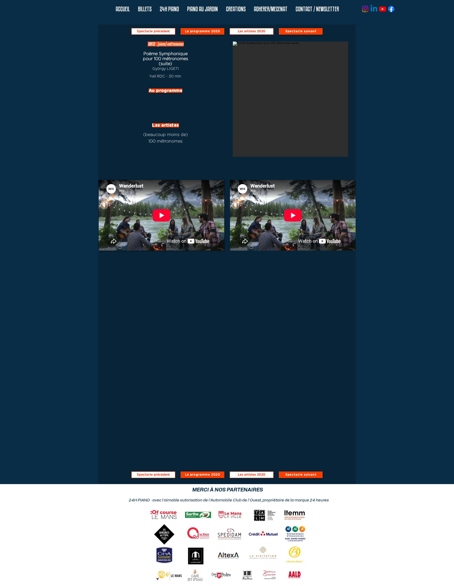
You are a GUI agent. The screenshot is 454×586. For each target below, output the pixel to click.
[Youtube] (382, 9)
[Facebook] (391, 9)
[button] (169, 9)
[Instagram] (365, 9)
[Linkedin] (374, 9)
